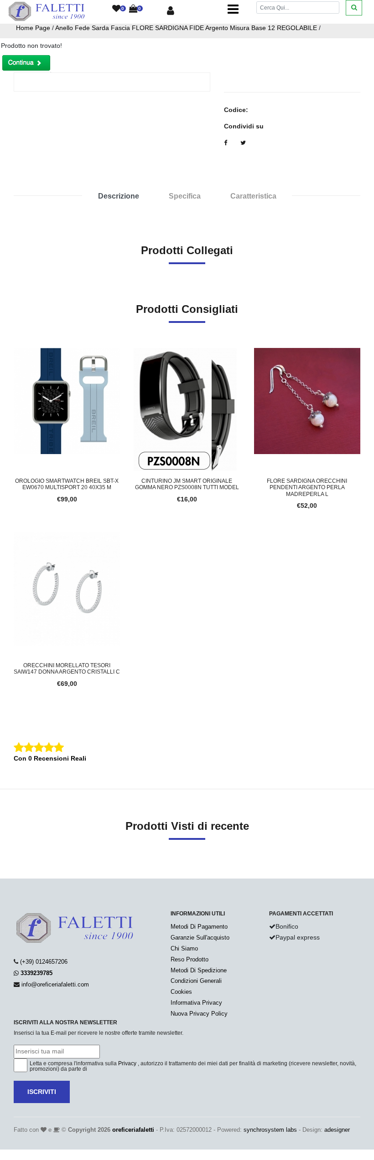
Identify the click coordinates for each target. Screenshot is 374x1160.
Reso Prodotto (189, 959)
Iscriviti (41, 1091)
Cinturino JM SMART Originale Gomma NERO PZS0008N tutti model (187, 484)
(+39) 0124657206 (44, 961)
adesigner (337, 1129)
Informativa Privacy (196, 1002)
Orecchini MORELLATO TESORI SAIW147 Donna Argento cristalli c (67, 668)
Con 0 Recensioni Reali (50, 758)
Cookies (181, 991)
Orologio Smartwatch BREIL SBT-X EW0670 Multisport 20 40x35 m (67, 484)
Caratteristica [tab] (253, 196)
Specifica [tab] (185, 196)
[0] (116, 9)
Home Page (33, 27)
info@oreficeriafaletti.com (55, 984)
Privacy (127, 1063)
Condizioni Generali (196, 980)
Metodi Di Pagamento (199, 926)
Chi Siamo (184, 948)
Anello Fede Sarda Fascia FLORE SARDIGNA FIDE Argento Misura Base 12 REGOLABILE (186, 27)
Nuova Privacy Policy (199, 1013)
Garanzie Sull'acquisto (200, 937)
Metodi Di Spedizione (199, 970)
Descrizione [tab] (118, 196)
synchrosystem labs (270, 1129)
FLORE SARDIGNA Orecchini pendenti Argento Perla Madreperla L (307, 487)
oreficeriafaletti (133, 1129)
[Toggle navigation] (233, 9)
